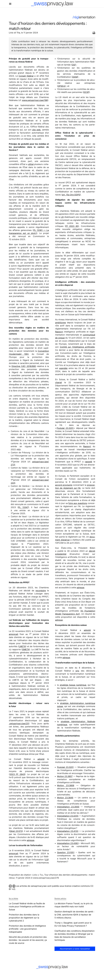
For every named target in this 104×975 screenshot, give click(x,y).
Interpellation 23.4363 (68, 843)
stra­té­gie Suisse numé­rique (73, 685)
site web (36, 129)
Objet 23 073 (16, 831)
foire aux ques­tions (77, 503)
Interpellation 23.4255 (67, 816)
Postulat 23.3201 (65, 428)
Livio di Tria (14, 32)
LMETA (22, 646)
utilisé (31, 164)
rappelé (88, 461)
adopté (41, 759)
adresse (30, 840)
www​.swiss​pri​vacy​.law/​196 (35, 100)
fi (30, 173)
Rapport (59, 331)
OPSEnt (61, 86)
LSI (46, 859)
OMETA (25, 649)
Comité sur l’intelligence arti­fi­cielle (77, 347)
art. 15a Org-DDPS (71, 194)
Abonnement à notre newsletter (75, 948)
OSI (73, 64)
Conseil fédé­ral (26, 76)
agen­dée (63, 368)
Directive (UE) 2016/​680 (24, 366)
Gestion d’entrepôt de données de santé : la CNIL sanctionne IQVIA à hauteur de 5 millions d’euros (74, 914)
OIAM (74, 77)
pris (77, 670)
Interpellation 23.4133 (67, 831)
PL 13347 (23, 507)
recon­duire (41, 590)
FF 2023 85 (72, 226)
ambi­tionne (60, 322)
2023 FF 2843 (17, 774)
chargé (58, 382)
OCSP (86, 92)
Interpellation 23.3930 (68, 806)
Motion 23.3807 (65, 776)
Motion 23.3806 (65, 785)
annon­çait (13, 634)
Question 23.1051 (65, 852)
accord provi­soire (63, 485)
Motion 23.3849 (65, 797)
